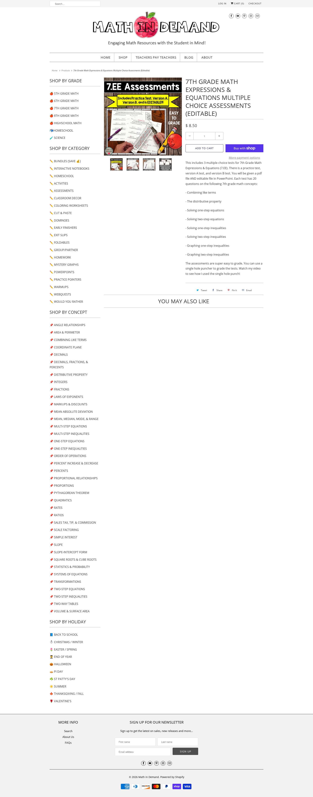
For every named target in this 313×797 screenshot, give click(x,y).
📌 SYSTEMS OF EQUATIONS (68, 574)
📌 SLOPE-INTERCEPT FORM (68, 552)
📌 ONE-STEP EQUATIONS (67, 441)
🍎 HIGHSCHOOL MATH (66, 123)
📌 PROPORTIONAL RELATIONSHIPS (74, 478)
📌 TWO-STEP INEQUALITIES (68, 597)
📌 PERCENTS (59, 471)
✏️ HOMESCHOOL (62, 176)
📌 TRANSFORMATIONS (65, 582)
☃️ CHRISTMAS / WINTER (66, 642)
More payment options (244, 158)
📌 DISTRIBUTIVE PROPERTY (68, 375)
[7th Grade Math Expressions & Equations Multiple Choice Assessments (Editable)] (143, 117)
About (206, 57)
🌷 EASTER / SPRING (63, 649)
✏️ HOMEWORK (60, 257)
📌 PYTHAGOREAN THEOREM (69, 493)
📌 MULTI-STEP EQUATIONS (68, 426)
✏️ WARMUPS (59, 287)
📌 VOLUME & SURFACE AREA (69, 611)
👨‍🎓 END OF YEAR (61, 657)
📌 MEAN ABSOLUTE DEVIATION (71, 412)
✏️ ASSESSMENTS (62, 191)
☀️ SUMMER (58, 686)
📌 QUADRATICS (61, 500)
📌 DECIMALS (59, 355)
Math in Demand (148, 777)
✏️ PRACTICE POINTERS (65, 279)
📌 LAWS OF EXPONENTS (66, 397)
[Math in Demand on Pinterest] (244, 16)
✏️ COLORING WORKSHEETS (69, 206)
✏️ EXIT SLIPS (59, 235)
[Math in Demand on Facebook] (231, 16)
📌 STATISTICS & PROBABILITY (70, 567)
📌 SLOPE (56, 545)
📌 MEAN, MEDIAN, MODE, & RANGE (74, 419)
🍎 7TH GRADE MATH (64, 108)
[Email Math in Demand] (257, 16)
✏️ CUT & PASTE (61, 213)
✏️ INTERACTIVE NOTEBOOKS (69, 169)
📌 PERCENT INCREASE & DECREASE (74, 463)
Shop (123, 57)
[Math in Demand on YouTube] (237, 16)
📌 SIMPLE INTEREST (63, 537)
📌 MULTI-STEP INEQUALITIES (69, 434)
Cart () (238, 3)
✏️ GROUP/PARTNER (64, 250)
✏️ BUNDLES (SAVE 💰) (65, 161)
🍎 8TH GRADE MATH (64, 116)
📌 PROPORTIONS (62, 486)
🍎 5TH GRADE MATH (64, 94)
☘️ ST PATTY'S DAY (62, 679)
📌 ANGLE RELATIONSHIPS (67, 325)
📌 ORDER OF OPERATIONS (68, 456)
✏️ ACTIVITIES (59, 183)
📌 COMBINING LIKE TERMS (68, 340)
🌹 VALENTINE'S (60, 701)
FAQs (68, 742)
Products (65, 70)
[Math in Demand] (156, 29)
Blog (188, 57)
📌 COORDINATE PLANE (66, 347)
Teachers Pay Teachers (156, 57)
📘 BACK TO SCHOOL (64, 635)
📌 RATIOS (57, 515)
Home (105, 57)
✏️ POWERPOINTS (62, 272)
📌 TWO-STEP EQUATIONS (67, 589)
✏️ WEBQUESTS (60, 294)
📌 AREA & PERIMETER (65, 332)
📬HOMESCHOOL (61, 131)
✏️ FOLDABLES (60, 243)
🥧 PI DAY (56, 672)
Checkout (255, 3)
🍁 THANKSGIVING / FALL (67, 694)
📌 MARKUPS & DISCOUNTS (68, 404)
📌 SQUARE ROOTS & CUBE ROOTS (73, 560)
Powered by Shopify (172, 777)
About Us (68, 737)
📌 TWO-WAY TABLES (64, 604)
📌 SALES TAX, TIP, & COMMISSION (73, 523)
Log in (222, 3)
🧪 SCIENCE (57, 138)
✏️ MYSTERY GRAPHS (64, 265)
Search (68, 731)
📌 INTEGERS (58, 382)
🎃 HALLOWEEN (60, 664)
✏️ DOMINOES (59, 220)
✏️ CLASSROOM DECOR (65, 198)
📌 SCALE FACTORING (64, 530)
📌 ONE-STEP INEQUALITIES (68, 449)
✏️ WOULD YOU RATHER (66, 302)
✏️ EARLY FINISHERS (63, 228)
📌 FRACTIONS (59, 389)
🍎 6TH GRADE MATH (64, 101)
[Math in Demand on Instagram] (251, 16)
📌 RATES (56, 508)
